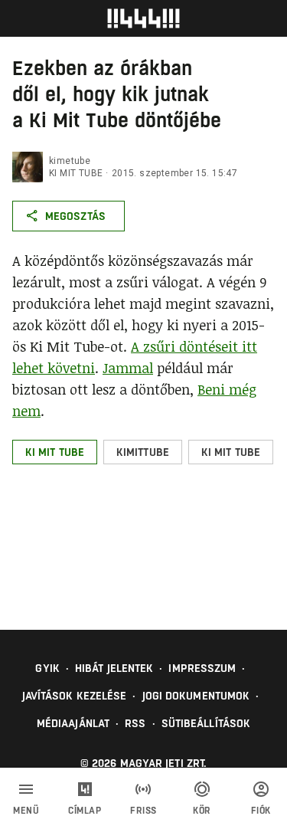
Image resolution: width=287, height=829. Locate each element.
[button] (54, 452)
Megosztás (75, 216)
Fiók (261, 810)
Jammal (128, 368)
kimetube (69, 161)
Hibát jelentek (114, 668)
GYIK (47, 668)
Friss (143, 810)
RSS (135, 723)
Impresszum (202, 668)
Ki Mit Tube (76, 173)
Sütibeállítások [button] (206, 723)
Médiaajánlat (73, 723)
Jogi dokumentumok (196, 696)
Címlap (84, 810)
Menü (26, 810)
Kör (202, 810)
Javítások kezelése (74, 696)
